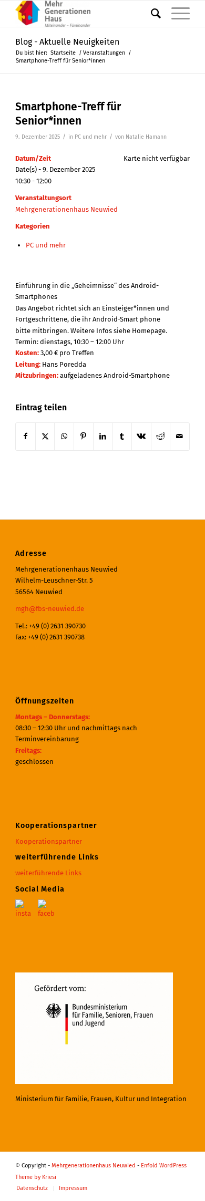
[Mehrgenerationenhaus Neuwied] (85, 14)
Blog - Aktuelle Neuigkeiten (67, 42)
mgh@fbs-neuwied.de (49, 609)
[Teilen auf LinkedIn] (103, 436)
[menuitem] (150, 14)
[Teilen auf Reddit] (160, 436)
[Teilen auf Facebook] (25, 436)
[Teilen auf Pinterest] (83, 436)
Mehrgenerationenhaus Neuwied (66, 209)
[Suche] (150, 14)
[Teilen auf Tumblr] (121, 436)
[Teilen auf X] (45, 436)
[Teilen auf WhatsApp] (64, 436)
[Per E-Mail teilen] (179, 436)
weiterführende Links (48, 873)
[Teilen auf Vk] (141, 436)
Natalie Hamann (146, 136)
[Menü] (175, 14)
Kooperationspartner (48, 841)
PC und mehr (91, 136)
